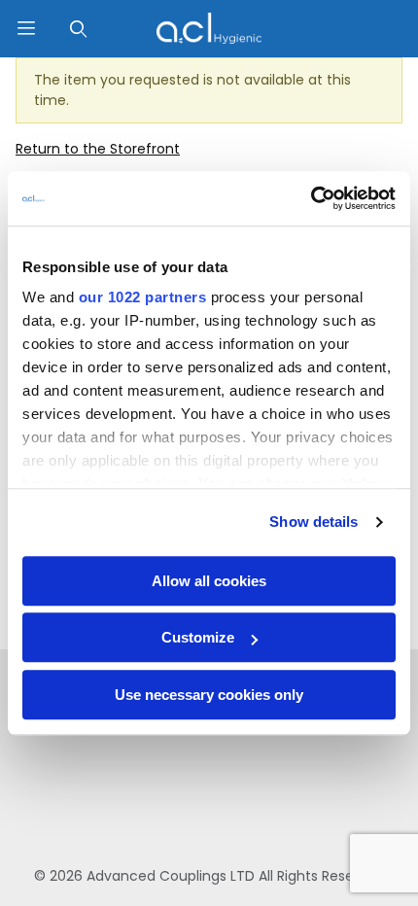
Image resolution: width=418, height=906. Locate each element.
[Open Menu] (26, 28)
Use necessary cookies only (209, 694)
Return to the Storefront (98, 148)
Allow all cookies (209, 581)
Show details (313, 521)
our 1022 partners (143, 297)
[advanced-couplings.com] (209, 27)
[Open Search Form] (78, 28)
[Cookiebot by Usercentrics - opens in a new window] (311, 198)
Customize (197, 637)
